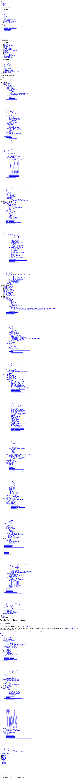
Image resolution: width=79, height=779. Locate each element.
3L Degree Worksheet (12, 196)
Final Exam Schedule (8, 52)
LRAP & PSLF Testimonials (15, 255)
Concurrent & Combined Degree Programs (13, 222)
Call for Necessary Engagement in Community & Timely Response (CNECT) (19, 454)
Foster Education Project (15, 401)
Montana (12, 450)
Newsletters (11, 319)
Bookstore (6, 67)
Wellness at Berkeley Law (8, 68)
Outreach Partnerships (10, 224)
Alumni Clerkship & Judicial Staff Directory (16, 579)
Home (3, 615)
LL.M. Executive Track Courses (14, 111)
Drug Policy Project (14, 396)
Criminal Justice (9, 85)
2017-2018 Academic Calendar (14, 167)
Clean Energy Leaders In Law (16, 391)
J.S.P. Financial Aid (9, 263)
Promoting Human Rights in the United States (18, 337)
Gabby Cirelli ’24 (12, 476)
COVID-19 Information (8, 22)
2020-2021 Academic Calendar (14, 164)
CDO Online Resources (10, 606)
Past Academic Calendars (10, 157)
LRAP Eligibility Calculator (15, 249)
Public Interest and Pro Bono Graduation (18, 94)
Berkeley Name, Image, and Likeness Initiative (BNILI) (20, 387)
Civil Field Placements (10, 527)
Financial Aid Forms (9, 271)
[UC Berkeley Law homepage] (4, 753)
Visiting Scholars (9, 653)
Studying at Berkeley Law (10, 220)
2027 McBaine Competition (15, 506)
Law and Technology (10, 88)
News (3, 1)
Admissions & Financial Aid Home (10, 202)
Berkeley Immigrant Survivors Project (17, 385)
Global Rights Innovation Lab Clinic (12, 321)
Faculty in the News (7, 293)
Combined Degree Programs (11, 106)
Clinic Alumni (13, 358)
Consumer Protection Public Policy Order (18, 393)
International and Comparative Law (12, 95)
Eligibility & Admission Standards (14, 119)
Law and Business (9, 87)
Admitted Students (9, 124)
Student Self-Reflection (15, 333)
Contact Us (10, 131)
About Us (10, 322)
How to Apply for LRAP (15, 250)
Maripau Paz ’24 (11, 482)
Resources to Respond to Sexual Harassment (11, 38)
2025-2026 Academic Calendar (14, 158)
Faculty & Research (6, 285)
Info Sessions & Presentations (11, 272)
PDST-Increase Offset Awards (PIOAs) (17, 246)
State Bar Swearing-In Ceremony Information (16, 199)
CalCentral (6, 53)
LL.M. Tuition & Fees (12, 259)
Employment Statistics (10, 611)
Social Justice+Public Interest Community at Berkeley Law (19, 93)
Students (10, 347)
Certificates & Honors (8, 150)
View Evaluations (7, 16)
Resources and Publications (13, 348)
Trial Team (10, 521)
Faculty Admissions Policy (10, 223)
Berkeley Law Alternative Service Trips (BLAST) (14, 439)
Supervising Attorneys (10, 462)
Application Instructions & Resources (15, 578)
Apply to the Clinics (9, 299)
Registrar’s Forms (9, 192)
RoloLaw (6, 18)
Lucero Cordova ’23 (12, 483)
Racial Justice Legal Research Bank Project (18, 458)
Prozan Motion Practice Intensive (14, 504)
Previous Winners (14, 513)
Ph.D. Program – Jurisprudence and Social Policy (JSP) (15, 146)
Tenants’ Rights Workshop (15, 419)
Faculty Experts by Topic (8, 287)
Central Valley (13, 443)
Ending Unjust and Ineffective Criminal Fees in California (20, 350)
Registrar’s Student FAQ (10, 197)
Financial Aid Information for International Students (17, 278)
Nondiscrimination (5, 773)
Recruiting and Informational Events (15, 129)
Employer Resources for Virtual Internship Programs (15, 601)
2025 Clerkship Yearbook (15, 582)
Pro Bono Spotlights (9, 463)
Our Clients (13, 326)
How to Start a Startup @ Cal (14, 541)
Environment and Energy (10, 86)
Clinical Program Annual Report (11, 369)
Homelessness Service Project (16, 404)
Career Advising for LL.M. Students (10, 592)
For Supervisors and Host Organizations (13, 533)
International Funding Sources (14, 262)
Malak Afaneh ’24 (12, 480)
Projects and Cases (12, 306)
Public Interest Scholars (15, 243)
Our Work (10, 325)
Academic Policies (7, 62)
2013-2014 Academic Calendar (14, 171)
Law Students (8, 539)
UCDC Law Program (12, 532)
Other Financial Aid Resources (11, 276)
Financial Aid (6, 233)
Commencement (7, 66)
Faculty (10, 97)
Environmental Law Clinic (10, 313)
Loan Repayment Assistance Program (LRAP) (16, 247)
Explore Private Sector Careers (14, 559)
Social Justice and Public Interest (12, 89)
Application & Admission (10, 116)
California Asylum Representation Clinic (18, 389)
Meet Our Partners (9, 134)
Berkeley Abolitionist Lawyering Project (17, 425)
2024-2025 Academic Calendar (14, 160)
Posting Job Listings (9, 598)
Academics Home (7, 83)
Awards (7, 494)
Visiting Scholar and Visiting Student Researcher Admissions (14, 232)
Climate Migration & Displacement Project (18, 392)
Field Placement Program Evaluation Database (14, 537)
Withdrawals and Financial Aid (14, 282)
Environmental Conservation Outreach (17, 398)
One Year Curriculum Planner (11, 153)
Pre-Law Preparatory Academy (14, 208)
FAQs (10, 209)
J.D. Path (12, 91)
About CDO (6, 553)
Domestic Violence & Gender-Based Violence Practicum (14, 547)
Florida (12, 444)
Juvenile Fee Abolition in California (17, 353)
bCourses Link (6, 13)
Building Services (7, 37)
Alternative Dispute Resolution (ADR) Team (16, 518)
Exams (5, 51)
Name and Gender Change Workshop (17, 409)
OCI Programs (8, 589)
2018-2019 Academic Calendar (14, 166)
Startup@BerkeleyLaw (8, 538)
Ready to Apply (11, 205)
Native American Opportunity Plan (17, 245)
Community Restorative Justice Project (17, 429)
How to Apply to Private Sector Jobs (15, 560)
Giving (3, 4)
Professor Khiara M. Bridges (13, 492)
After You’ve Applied (12, 206)
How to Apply (11, 380)
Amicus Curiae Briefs (14, 307)
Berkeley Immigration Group (16, 384)
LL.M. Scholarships (12, 261)
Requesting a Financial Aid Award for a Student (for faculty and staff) (18, 274)
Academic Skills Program (8, 63)
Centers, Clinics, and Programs (14, 96)
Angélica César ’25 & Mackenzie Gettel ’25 (16, 469)
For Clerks (10, 587)
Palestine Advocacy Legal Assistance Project (18, 411)
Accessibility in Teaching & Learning (10, 28)
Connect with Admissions (10, 211)
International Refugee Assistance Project (17, 406)
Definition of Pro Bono (12, 376)
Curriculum (10, 90)
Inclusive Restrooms (7, 72)
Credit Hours (11, 188)
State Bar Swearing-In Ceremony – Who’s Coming (19, 200)
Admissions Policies (12, 121)
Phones (5, 35)
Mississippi (13, 451)
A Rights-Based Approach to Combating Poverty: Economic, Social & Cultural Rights (25, 338)
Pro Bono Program (7, 374)
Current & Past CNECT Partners (14, 456)
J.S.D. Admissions (7, 230)
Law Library (4, 3)
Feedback (3, 769)
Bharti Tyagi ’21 (11, 484)
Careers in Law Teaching (8, 607)
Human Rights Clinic (10, 328)
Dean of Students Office (8, 61)
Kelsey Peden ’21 (12, 490)
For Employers (4, 770)
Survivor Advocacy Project (15, 418)
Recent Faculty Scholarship (9, 290)
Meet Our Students (9, 132)
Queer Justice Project (14, 415)
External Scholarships (14, 241)
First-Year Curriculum (10, 104)
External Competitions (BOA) (11, 516)
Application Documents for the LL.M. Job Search (14, 593)
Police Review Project (14, 412)
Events (3, 2)
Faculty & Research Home (8, 286)
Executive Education (7, 151)
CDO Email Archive (9, 591)
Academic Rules (7, 15)
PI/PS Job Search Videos (15, 569)
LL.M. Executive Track (10, 110)
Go (13, 77)
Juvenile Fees (11, 351)
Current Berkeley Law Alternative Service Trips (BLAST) (18, 440)
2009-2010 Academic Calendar (14, 175)
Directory (4, 73)
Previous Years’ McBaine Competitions (17, 510)
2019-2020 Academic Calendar (14, 165)
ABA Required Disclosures (6, 768)
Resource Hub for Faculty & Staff (10, 21)
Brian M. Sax (11, 372)
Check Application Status (13, 122)
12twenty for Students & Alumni (9, 613)
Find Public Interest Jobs (13, 565)
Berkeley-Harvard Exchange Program (12, 107)
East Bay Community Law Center (12, 312)
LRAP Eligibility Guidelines (15, 248)
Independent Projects (10, 460)
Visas (9, 125)
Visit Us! (10, 130)
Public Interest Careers (10, 562)
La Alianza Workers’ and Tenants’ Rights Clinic (19, 407)
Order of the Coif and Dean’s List (10, 732)
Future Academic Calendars (11, 177)
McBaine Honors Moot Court (14, 505)
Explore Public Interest (12, 563)
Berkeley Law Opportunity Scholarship (17, 242)
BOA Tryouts (11, 517)
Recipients (10, 373)
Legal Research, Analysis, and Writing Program (14, 499)
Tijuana (12, 453)
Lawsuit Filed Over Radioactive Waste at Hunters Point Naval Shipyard (21, 318)
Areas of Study (6, 84)
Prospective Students (12, 101)
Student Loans (8, 283)
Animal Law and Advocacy (15, 382)
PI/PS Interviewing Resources (16, 566)
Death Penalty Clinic (9, 300)
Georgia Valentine (14, 346)
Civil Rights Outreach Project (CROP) (17, 428)
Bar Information (9, 198)
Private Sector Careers (10, 558)
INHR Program (11, 531)
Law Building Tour (12, 215)
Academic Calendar (7, 11)
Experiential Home (7, 297)
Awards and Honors (7, 291)
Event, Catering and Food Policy (9, 19)
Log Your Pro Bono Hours (10, 377)
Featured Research (7, 294)
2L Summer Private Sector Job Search (17, 561)
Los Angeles (13, 449)
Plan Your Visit (11, 212)
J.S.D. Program (9, 137)
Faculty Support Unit (7, 30)
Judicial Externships (9, 526)
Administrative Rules (10, 535)
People (10, 345)
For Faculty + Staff (6, 7)
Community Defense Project (15, 430)
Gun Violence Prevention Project (16, 403)
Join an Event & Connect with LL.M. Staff (13, 128)
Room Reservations (7, 36)
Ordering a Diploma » (10, 193)
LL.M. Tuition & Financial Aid (11, 258)
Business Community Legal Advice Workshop (18, 388)
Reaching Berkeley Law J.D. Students (12, 600)
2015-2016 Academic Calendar (14, 169)
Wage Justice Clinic (14, 437)
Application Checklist (12, 120)
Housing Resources (12, 126)
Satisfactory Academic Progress (14, 281)
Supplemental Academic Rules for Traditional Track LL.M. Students (20, 182)
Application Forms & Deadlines (14, 118)
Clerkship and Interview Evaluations (15, 585)
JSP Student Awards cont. (13, 147)
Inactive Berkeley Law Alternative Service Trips (17, 448)
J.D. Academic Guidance (10, 194)
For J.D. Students (7, 555)
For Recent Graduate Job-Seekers (12, 603)
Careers (4, 551)
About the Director (9, 548)
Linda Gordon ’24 (12, 464)
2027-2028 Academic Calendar (14, 178)
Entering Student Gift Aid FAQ (16, 237)
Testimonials (8, 524)
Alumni (3, 5)
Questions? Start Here (10, 135)
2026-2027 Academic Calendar (11, 155)
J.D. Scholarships (12, 239)
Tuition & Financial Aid (10, 123)
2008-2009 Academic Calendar (14, 176)
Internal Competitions (10, 503)
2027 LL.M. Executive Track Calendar (15, 179)
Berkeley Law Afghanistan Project (14, 455)
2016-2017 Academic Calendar (14, 168)
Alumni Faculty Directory (10, 608)
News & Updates (14, 254)
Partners (12, 359)
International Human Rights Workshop (17, 405)
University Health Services (8, 70)
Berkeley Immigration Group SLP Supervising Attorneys (18, 474)
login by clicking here (26, 626)
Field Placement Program (8, 523)
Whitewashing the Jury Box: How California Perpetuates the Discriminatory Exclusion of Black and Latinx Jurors (30, 309)
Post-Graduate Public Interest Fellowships (18, 568)
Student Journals (7, 65)
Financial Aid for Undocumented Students (16, 279)
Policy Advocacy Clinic (10, 343)
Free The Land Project (14, 431)
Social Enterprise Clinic (10, 364)
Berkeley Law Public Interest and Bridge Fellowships (20, 572)
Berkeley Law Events (8, 31)
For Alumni (6, 602)
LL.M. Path (13, 92)
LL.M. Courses (9, 114)
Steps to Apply (11, 117)
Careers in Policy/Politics (13, 576)
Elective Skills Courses (10, 500)
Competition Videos (9, 522)
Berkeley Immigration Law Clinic (16, 426)
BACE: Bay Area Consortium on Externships (16, 534)
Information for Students (13, 304)
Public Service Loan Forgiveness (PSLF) (18, 252)
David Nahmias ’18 (12, 468)
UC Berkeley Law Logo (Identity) (10, 17)
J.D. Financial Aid (7, 46)
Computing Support (7, 29)
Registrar (5, 69)
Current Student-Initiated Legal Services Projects (17, 381)
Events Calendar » (12, 149)
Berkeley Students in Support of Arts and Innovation (20, 427)
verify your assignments (71, 628)
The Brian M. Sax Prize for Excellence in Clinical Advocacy (16, 371)
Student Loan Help (14, 253)
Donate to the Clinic (12, 311)
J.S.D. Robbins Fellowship (13, 267)
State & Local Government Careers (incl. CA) (16, 575)
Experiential (4, 296)
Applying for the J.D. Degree (11, 204)
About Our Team (9, 275)
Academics (4, 82)
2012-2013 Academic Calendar (14, 172)
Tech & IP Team (11, 520)
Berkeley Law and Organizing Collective (18, 386)
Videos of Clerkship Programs (14, 586)
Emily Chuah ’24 (11, 479)
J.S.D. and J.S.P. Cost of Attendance (15, 266)
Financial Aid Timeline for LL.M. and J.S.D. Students (18, 260)
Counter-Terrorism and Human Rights (17, 339)
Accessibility (4, 771)
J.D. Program (4, 655)
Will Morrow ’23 (11, 486)
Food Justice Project (14, 400)
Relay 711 (4, 772)
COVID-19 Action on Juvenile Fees (17, 352)
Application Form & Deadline (16, 140)
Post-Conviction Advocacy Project (16, 414)
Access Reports (11, 363)
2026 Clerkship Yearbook (15, 583)
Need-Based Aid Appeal (15, 240)
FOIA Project (11, 466)
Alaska (12, 441)
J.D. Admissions (7, 203)
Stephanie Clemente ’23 (13, 487)
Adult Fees (10, 349)
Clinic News (11, 310)
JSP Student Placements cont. (14, 148)
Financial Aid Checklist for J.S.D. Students (16, 268)
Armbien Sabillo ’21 (12, 489)
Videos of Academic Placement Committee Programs (15, 609)
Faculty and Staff (14, 302)
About (3, 765)
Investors (8, 544)
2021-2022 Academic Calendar (14, 163)
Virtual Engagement (12, 213)
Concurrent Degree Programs (11, 105)
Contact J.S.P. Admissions (13, 218)
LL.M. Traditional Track (10, 112)
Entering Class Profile (10, 210)
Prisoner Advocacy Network (15, 435)
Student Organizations (8, 64)
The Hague (10, 530)
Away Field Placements (10, 529)
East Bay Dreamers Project (15, 397)
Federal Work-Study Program (11, 284)
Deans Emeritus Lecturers (8, 289)
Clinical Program (7, 298)
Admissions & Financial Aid (7, 201)
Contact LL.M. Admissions (13, 217)
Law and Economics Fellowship (11, 654)
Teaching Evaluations (8, 49)
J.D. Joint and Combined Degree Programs (16, 257)
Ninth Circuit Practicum (8, 546)
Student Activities (12, 98)
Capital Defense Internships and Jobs (17, 305)
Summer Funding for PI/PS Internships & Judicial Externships (21, 571)
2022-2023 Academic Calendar (14, 162)
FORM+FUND (11, 542)
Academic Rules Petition (13, 184)
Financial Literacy (9, 273)
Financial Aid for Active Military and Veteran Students (18, 277)
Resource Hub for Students (8, 57)
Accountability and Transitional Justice (17, 336)
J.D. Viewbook (11, 216)
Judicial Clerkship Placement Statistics (12, 612)
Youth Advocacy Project (15, 421)
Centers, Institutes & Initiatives (9, 295)
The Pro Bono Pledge (10, 375)
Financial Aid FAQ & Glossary (11, 270)
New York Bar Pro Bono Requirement (12, 496)
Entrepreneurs (8, 540)
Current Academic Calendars (11, 109)
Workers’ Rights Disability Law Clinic (17, 438)
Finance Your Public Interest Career (15, 570)
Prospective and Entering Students (14, 235)
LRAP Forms (13, 251)
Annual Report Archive (13, 370)
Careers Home (6, 552)
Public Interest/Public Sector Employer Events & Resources (21, 564)
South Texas (13, 452)
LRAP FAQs (13, 256)
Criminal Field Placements (10, 528)
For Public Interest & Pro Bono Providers (13, 497)
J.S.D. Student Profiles (12, 144)
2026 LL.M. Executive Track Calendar (13, 156)
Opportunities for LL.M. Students (12, 461)
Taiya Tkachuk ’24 (12, 478)
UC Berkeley (4, 775)
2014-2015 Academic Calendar (14, 170)
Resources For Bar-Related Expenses (15, 280)
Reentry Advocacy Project (15, 436)
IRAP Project (11, 467)
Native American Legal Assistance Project (18, 410)
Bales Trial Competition (13, 515)
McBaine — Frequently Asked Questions (18, 507)
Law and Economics (9, 100)
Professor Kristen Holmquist (13, 493)
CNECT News (11, 459)
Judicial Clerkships (9, 577)
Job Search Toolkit (7, 554)
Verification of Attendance (10, 191)
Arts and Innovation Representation (17, 383)
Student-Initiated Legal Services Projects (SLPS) (14, 379)
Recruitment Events (12, 214)
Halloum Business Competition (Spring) (15, 514)
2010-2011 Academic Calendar (14, 174)
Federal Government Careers (13, 574)
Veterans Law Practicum (8, 545)
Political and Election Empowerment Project (18, 413)
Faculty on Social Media (8, 292)
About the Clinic (11, 301)
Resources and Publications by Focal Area (16, 340)
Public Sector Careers (10, 573)
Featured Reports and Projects (16, 335)
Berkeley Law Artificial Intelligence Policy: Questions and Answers (22, 186)
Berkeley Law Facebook (8, 45)
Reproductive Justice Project (15, 416)
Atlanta (12, 442)
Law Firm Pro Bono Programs (11, 495)
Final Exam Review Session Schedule (10, 50)
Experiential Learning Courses (9, 498)
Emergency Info (7, 20)
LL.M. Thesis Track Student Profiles (15, 133)
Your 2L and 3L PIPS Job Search (16, 567)
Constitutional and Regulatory (11, 99)
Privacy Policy (4, 774)
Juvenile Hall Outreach (15, 432)
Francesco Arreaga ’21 (12, 488)
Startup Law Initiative (14, 417)
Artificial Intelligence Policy (13, 185)
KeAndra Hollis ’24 (12, 481)
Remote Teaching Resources (9, 27)
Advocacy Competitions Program (10, 501)
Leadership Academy (14, 244)
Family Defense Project (15, 399)
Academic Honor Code (12, 183)
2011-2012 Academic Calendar (14, 173)
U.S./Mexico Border (14, 447)
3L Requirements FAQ (12, 195)
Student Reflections (14, 324)
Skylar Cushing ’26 (12, 470)
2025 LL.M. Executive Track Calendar (15, 159)
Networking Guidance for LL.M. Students (13, 594)
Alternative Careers (9, 590)
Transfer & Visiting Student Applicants (15, 207)
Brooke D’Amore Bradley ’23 (14, 477)
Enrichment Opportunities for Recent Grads (13, 604)
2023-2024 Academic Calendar (14, 161)
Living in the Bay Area (10, 221)
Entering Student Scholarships (16, 236)
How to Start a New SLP (13, 422)
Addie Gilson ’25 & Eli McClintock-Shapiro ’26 (17, 471)
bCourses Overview (7, 12)
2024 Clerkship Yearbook (15, 581)
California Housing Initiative (15, 390)
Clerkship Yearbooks (12, 580)
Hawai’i (12, 445)
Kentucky (12, 446)
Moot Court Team (12, 519)
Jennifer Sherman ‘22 (12, 491)
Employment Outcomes (8, 610)
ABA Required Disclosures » (11, 228)
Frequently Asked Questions (11, 536)
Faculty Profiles (7, 47)
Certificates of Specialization (11, 115)
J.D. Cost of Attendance (13, 238)
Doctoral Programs (7, 136)
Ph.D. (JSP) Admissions (8, 231)
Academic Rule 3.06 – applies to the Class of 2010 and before (19, 187)
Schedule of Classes (7, 14)
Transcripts (8, 190)
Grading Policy (9, 597)
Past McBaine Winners (14, 509)
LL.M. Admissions (7, 229)
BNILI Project (11, 465)
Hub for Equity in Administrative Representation (19, 457)
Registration (8, 189)
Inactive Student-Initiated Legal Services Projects (17, 423)
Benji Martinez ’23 (12, 485)
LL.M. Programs (7, 108)
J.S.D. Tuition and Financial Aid (14, 692)
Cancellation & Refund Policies (14, 127)
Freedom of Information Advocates (17, 402)
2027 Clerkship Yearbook (15, 584)
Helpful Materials (14, 508)
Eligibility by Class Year (10, 502)
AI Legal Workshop (14, 424)
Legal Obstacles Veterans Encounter (17, 408)
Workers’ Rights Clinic (14, 420)
